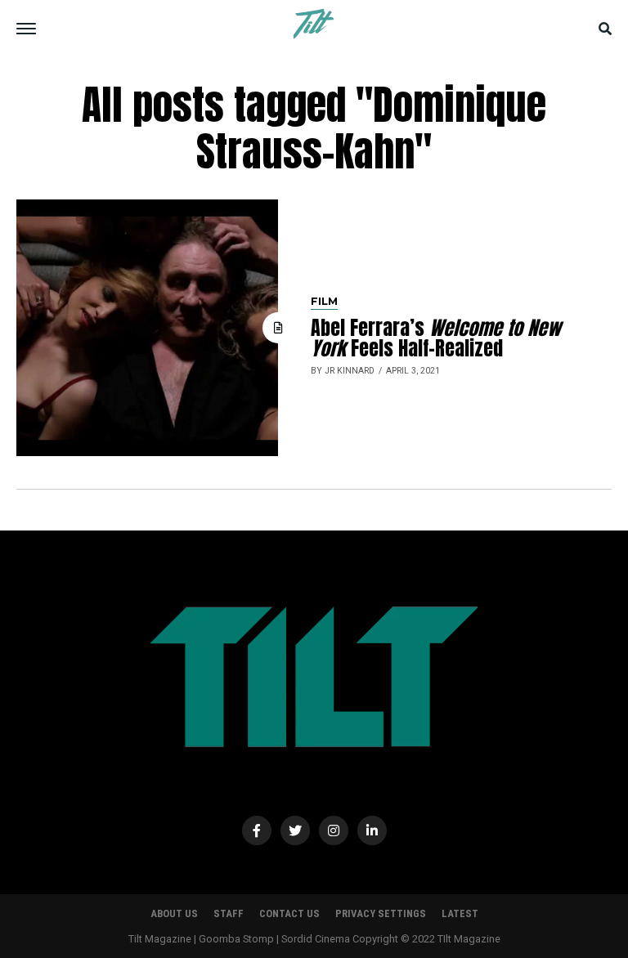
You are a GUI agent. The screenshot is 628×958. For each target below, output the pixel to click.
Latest (460, 913)
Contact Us (289, 913)
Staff (228, 913)
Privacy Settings (380, 913)
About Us (174, 913)
